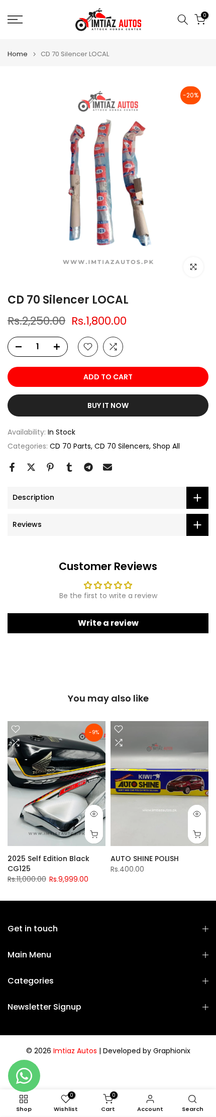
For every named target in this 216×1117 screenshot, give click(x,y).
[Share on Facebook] (12, 467)
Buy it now (108, 405)
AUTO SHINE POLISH (145, 859)
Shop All (166, 446)
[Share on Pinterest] (50, 467)
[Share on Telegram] (88, 467)
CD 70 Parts (70, 446)
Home (18, 54)
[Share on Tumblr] (69, 467)
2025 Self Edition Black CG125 (48, 864)
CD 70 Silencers (121, 446)
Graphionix (171, 1051)
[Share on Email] (107, 467)
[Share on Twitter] (31, 467)
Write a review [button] (108, 623)
